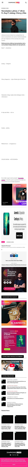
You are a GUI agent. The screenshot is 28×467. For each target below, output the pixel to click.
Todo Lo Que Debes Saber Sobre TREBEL (14, 260)
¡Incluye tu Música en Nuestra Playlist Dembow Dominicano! (14, 265)
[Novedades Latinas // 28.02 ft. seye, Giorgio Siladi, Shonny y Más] (7, 419)
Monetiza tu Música (11, 402)
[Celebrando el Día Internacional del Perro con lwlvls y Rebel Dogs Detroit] (3, 382)
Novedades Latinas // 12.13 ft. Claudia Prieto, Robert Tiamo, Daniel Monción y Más (6, 445)
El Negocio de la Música (12, 385)
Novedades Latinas (5, 8)
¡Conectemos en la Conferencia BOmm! (15, 398)
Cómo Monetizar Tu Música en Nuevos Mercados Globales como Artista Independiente (15, 405)
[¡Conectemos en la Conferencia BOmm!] (3, 399)
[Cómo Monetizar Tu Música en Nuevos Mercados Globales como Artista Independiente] (3, 404)
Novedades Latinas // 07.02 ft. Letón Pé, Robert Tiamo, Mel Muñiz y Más (20, 427)
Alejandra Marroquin (6, 245)
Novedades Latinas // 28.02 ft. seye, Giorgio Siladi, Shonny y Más (6, 427)
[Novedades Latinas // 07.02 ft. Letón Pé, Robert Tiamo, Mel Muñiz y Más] (21, 419)
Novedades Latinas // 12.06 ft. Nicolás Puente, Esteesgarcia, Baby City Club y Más (20, 445)
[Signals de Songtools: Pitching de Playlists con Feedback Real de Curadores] (3, 393)
